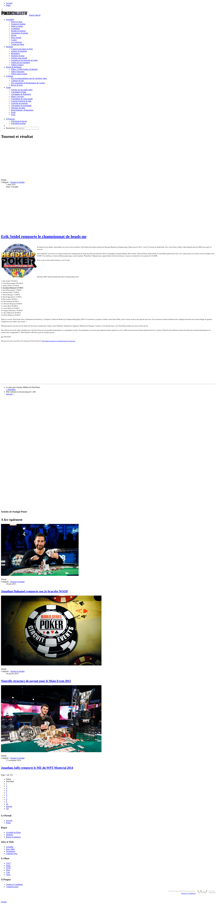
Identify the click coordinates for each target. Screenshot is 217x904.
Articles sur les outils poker (22, 90)
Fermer (4, 902)
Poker (8, 5)
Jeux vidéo (10, 849)
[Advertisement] (76, 159)
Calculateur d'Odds (18, 92)
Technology (10, 851)
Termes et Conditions (14, 884)
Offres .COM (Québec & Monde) (24, 69)
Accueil (9, 3)
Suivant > (10, 394)
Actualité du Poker (13, 832)
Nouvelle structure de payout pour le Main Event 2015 (36, 681)
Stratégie (9, 47)
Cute (8, 872)
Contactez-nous (12, 887)
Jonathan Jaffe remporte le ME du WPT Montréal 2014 (37, 767)
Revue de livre (17, 85)
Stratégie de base (17, 56)
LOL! (8, 863)
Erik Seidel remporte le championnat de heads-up (43, 236)
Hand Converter (17, 96)
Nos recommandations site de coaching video (29, 78)
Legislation (15, 28)
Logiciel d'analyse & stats (21, 101)
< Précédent (10, 389)
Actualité (9, 847)
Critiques (9, 76)
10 (7, 804)
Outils (8, 87)
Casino (14, 40)
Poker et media (17, 26)
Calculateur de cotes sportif (22, 99)
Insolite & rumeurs (18, 31)
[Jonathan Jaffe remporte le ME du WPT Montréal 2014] (51, 751)
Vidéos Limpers (17, 65)
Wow (8, 870)
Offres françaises (17, 71)
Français (23, 121)
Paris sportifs (16, 38)
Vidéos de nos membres (20, 62)
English (22, 123)
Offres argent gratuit (19, 74)
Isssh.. (8, 865)
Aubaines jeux (11, 854)
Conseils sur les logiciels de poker (24, 60)
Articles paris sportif (19, 58)
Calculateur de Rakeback (21, 94)
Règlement (15, 53)
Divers (13, 35)
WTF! (8, 868)
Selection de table (18, 108)
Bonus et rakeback (13, 837)
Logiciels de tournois (19, 103)
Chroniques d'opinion (19, 33)
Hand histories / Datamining (22, 110)
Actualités (10, 19)
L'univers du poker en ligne (22, 49)
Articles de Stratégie (19, 51)
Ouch (8, 875)
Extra (13, 115)
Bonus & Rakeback (14, 67)
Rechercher (10, 128)
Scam (13, 112)
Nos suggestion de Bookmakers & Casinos (28, 83)
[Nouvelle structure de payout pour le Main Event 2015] (51, 665)
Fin (7, 809)
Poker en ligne (16, 22)
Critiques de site (17, 81)
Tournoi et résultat (18, 24)
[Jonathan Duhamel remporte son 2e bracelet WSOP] (40, 575)
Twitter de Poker (17, 44)
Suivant (9, 806)
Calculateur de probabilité (21, 105)
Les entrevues (16, 42)
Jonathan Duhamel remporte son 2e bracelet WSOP (34, 591)
